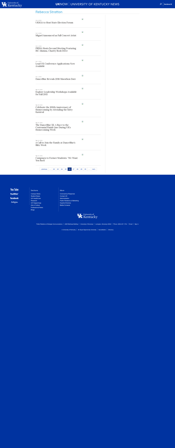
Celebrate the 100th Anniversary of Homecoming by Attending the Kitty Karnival (54, 110)
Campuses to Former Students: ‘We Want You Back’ (57, 159)
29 (81, 169)
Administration (64, 198)
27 (73, 169)
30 (85, 169)
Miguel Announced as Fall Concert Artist (56, 35)
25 (66, 169)
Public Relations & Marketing (69, 201)
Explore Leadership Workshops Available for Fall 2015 (56, 93)
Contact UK (63, 196)
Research (34, 201)
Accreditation (102, 230)
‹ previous (44, 169)
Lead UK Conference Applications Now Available (55, 64)
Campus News (35, 194)
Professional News (37, 207)
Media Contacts (65, 205)
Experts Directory (65, 203)
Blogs (33, 210)
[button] (168, 4)
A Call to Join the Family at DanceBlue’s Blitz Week (55, 143)
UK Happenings (36, 203)
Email (130, 224)
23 (58, 169)
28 (77, 169)
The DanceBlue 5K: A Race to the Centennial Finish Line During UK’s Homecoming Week (53, 127)
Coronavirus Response (67, 194)
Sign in (137, 224)
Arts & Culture (35, 205)
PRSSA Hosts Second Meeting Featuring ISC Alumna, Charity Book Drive (56, 49)
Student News (35, 196)
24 (62, 169)
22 (54, 169)
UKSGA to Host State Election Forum (54, 22)
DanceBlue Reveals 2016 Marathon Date (56, 79)
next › (94, 169)
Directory (110, 230)
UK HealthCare (36, 198)
